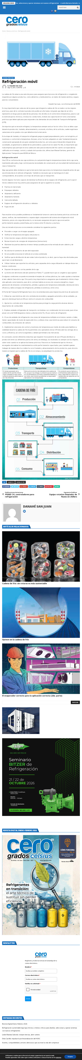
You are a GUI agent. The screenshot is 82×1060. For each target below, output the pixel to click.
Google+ (24, 486)
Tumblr (41, 486)
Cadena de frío (20, 482)
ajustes (58, 1058)
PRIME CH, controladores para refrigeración (19, 495)
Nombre (28, 967)
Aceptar (70, 1057)
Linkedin (33, 486)
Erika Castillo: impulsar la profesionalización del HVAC (21, 1038)
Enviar (28, 999)
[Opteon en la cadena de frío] (41, 612)
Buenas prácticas (12, 31)
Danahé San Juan (16, 86)
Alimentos (11, 482)
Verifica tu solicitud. (32, 984)
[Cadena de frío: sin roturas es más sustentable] (41, 556)
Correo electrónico (32, 975)
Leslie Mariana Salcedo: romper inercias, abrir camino (57, 3)
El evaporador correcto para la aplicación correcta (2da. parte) (32, 695)
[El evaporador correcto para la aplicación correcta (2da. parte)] (41, 668)
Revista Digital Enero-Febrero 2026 (14, 1024)
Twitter (15, 486)
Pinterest (50, 486)
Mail (58, 486)
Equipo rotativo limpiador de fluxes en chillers (63, 495)
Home (4, 31)
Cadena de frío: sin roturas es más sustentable (24, 583)
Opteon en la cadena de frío (15, 639)
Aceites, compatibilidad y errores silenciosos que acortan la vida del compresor (30, 1042)
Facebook (7, 486)
